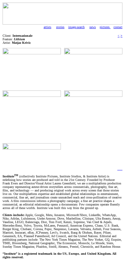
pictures (105, 27)
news (92, 27)
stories (60, 27)
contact (117, 27)
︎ (121, 168)
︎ (118, 168)
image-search (76, 27)
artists (47, 27)
